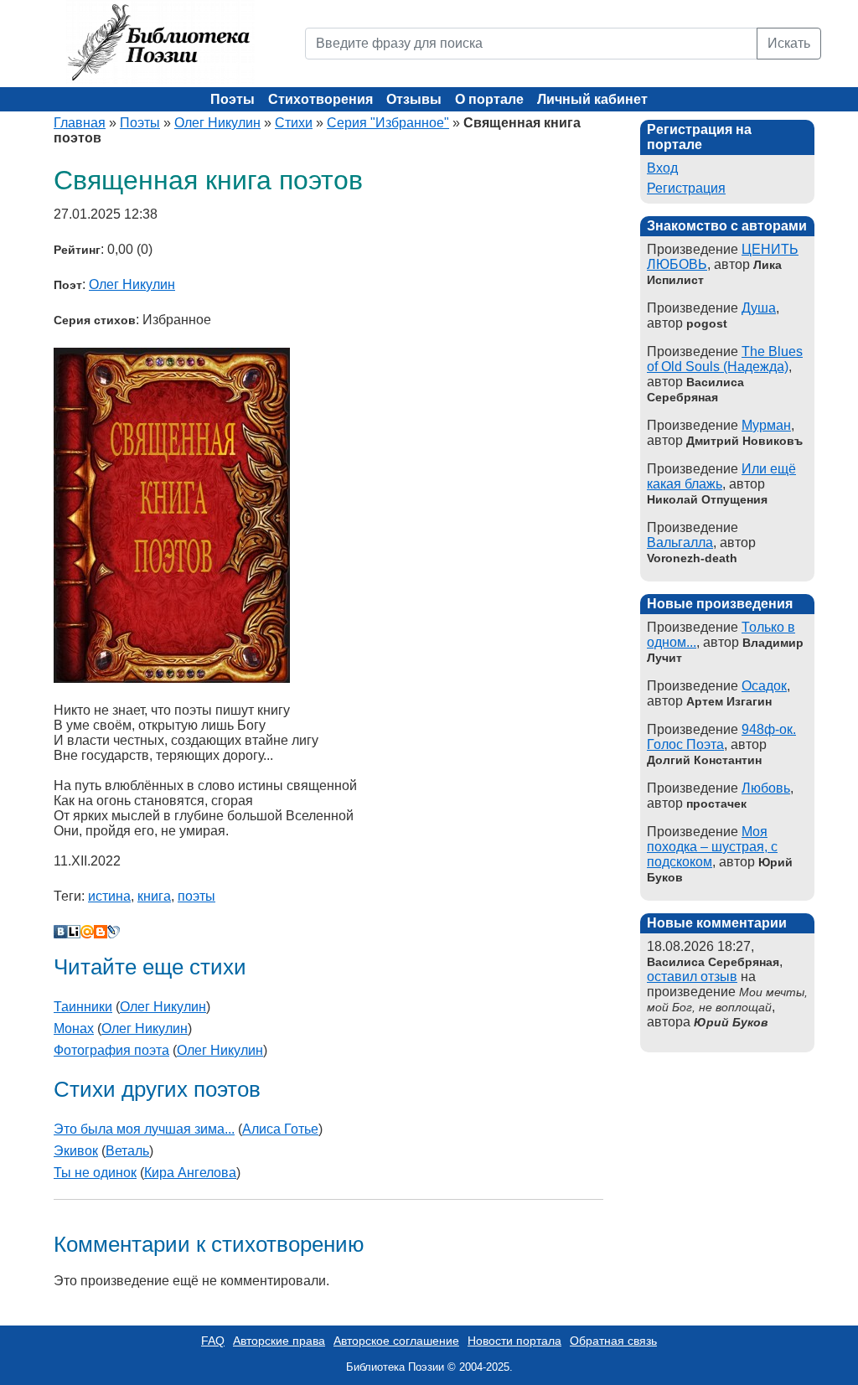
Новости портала (514, 1340)
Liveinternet (73, 931)
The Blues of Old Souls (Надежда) (725, 359)
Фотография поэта (111, 1050)
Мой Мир (87, 931)
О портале (489, 99)
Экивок (76, 1151)
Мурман (766, 425)
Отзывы (414, 99)
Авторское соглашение (396, 1340)
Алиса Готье (280, 1129)
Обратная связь (613, 1340)
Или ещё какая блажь (721, 476)
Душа (759, 308)
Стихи (294, 123)
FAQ (213, 1340)
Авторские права (279, 1340)
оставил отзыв (692, 976)
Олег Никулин (217, 123)
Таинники (83, 1007)
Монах (74, 1028)
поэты (196, 896)
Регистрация (686, 188)
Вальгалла (680, 542)
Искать (789, 43)
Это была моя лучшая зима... (144, 1129)
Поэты (232, 99)
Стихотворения (320, 99)
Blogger (100, 931)
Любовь (766, 788)
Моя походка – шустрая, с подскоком (712, 846)
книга (154, 896)
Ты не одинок (95, 1172)
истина (109, 896)
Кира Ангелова (190, 1172)
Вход (662, 168)
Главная (80, 123)
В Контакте (60, 931)
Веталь (127, 1151)
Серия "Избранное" (388, 123)
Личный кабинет (592, 99)
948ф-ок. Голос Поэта (721, 737)
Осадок (764, 686)
